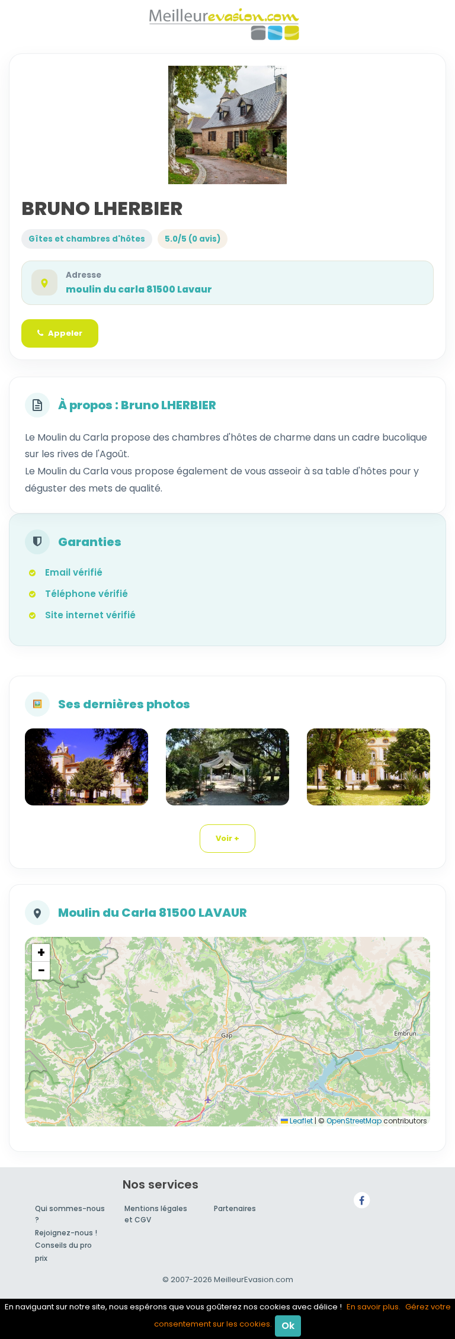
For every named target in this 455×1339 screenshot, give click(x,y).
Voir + (227, 838)
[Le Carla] (368, 766)
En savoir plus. (373, 1306)
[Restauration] (227, 766)
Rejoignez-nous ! (66, 1233)
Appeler (65, 333)
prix (41, 1258)
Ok (287, 1325)
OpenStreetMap (354, 1121)
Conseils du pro (63, 1245)
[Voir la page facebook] (362, 1199)
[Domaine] (86, 766)
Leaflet (300, 1121)
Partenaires (235, 1208)
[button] (41, 953)
